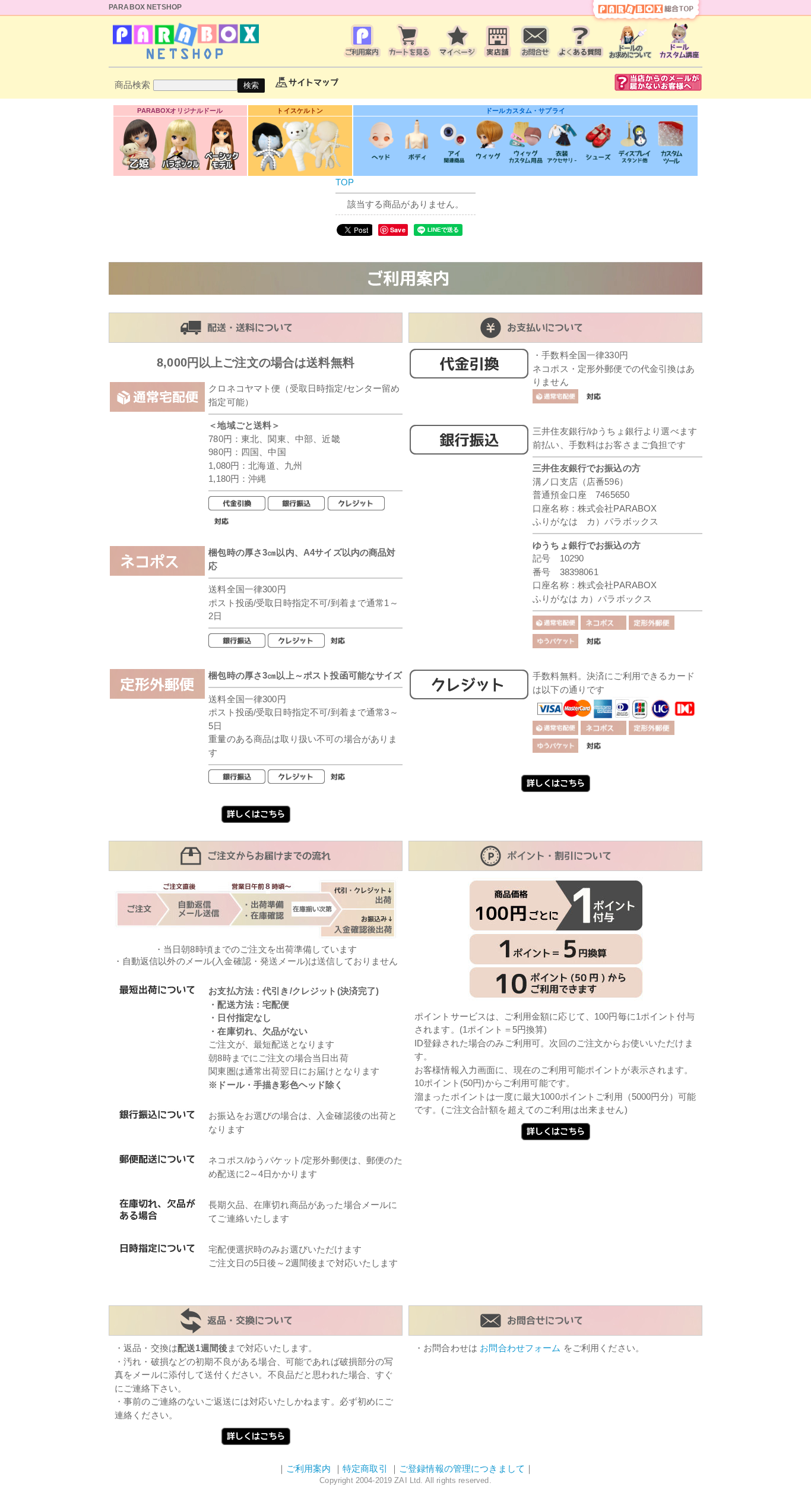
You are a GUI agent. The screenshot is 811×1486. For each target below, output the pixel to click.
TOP (344, 182)
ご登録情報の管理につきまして (462, 1468)
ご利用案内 (308, 1468)
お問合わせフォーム (520, 1348)
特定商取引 (365, 1468)
